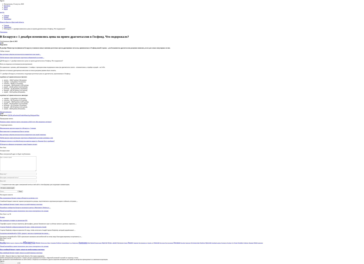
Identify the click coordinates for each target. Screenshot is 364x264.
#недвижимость (143, 243)
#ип (89, 243)
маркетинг (260, 243)
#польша (177, 243)
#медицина (120, 243)
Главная (6, 15)
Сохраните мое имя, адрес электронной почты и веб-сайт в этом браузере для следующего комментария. (36, 184)
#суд (233, 243)
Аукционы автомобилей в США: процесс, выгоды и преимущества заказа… (24, 233)
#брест (48, 243)
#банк (21, 243)
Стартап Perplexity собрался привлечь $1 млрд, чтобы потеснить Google (23, 227)
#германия (53, 243)
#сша (235, 243)
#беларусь (3, 112)
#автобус (12, 243)
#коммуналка (98, 243)
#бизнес (38, 243)
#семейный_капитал (216, 243)
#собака (229, 243)
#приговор (187, 243)
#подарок (162, 243)
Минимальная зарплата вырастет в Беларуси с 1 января (18, 128)
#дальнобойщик (65, 243)
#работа (202, 243)
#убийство (245, 243)
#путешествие (195, 243)
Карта (6, 9)
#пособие (183, 243)
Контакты (7, 6)
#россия (208, 243)
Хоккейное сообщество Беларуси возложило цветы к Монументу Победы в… (25, 207)
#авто (8, 243)
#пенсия (156, 243)
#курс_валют (112, 243)
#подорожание (169, 243)
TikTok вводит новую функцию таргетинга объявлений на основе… (22, 57)
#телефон (240, 243)
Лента (6, 7)
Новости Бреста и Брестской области (12, 22)
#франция (251, 243)
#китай (92, 243)
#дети (70, 243)
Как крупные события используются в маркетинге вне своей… (20, 54)
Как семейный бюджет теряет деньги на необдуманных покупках (21, 204)
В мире (6, 17)
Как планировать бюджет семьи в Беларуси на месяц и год (19, 198)
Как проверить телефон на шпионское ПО (13, 220)
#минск (125, 243)
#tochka (3, 243)
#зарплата (83, 243)
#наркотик (135, 243)
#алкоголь (17, 243)
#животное (75, 243)
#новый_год (150, 243)
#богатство (44, 243)
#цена (256, 243)
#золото (8, 112)
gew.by (2, 12)
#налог (130, 243)
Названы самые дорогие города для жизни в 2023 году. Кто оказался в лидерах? (26, 122)
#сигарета (224, 243)
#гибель (58, 243)
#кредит (104, 243)
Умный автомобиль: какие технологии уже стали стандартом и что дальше (24, 211)
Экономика (7, 19)
